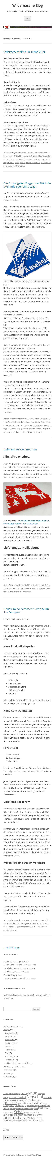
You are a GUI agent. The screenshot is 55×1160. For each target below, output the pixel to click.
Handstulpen (38, 159)
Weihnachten (25, 591)
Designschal (10, 1033)
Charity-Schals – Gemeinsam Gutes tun (19, 965)
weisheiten (23, 1121)
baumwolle (37, 425)
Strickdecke (10, 1056)
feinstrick (19, 1100)
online (6, 1108)
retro (11, 1112)
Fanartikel (20, 1097)
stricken (22, 432)
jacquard (46, 1103)
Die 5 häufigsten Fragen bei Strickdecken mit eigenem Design (27, 184)
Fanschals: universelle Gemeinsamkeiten (20, 968)
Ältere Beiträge (11, 947)
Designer (41, 1093)
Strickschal (19, 166)
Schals (22, 162)
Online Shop (18, 156)
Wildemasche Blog (27, 5)
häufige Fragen (35, 428)
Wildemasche (32, 432)
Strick (36, 1112)
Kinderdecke (8, 1070)
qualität (6, 1112)
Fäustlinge (14, 159)
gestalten (16, 428)
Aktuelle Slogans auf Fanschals (16, 971)
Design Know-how (10, 1026)
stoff (31, 1112)
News (10, 156)
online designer (14, 927)
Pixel (36, 1108)
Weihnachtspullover (11, 1120)
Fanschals (47, 1097)
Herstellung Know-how (24, 422)
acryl (34, 923)
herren (29, 1103)
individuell (37, 1103)
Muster (41, 1105)
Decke (45, 425)
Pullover (10, 162)
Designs (11, 422)
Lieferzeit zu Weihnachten (20, 449)
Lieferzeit (18, 1106)
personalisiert (27, 1108)
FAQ (9, 428)
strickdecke (46, 162)
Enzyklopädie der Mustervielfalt (16, 1063)
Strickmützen (9, 166)
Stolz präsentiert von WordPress (28, 1155)
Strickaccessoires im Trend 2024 (24, 52)
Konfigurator (8, 1105)
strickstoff (23, 1118)
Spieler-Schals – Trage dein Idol (16, 961)
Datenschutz (8, 1155)
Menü (27, 18)
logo (24, 1105)
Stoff (7, 1053)
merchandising (32, 1106)
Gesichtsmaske (25, 159)
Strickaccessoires (33, 162)
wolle (41, 432)
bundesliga (16, 1094)
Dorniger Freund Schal (12, 975)
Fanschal (40, 923)
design (32, 1093)
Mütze (7, 1046)
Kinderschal (10, 1039)
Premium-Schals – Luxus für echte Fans (19, 978)
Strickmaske (10, 1059)
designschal (9, 1097)
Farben (6, 1100)
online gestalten (16, 1109)
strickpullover (34, 1114)
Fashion (13, 1100)
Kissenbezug (10, 1043)
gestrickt (24, 428)
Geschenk (42, 588)
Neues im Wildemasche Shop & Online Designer (26, 610)
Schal (17, 162)
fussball (28, 1100)
